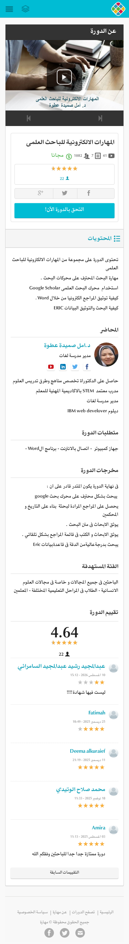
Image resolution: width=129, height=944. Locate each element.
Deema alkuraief (87, 752)
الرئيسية (107, 913)
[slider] (64, 169)
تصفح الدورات (83, 913)
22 (62, 179)
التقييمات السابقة (64, 873)
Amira (98, 828)
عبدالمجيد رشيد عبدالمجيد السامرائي (61, 667)
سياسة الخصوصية (32, 913)
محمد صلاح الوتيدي (80, 790)
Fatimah (96, 713)
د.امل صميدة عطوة (67, 347)
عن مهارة (60, 913)
